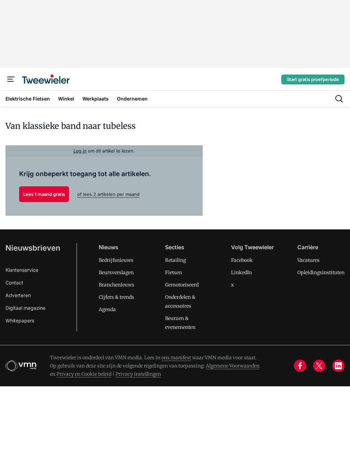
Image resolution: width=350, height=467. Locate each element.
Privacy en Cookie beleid (83, 374)
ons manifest (176, 358)
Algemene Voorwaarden (232, 366)
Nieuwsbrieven (32, 247)
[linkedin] (338, 366)
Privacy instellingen (138, 374)
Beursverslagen (116, 272)
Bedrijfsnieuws (116, 260)
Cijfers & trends (116, 297)
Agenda (107, 309)
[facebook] (300, 366)
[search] (339, 99)
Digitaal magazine (25, 308)
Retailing (175, 260)
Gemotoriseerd (182, 285)
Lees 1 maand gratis (44, 194)
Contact (14, 282)
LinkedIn (241, 272)
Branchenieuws (116, 285)
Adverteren (18, 295)
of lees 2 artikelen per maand (108, 194)
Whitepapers (19, 320)
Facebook (242, 260)
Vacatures (308, 260)
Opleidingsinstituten (321, 272)
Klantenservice (21, 270)
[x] (319, 366)
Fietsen (173, 272)
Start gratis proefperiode (313, 79)
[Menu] (10, 79)
